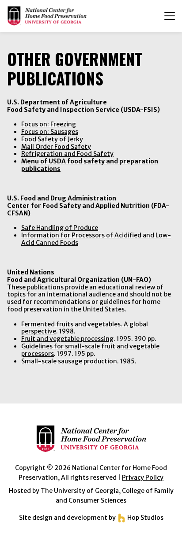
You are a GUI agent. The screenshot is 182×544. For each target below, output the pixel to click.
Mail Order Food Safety (56, 147)
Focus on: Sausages (49, 132)
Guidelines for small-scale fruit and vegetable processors (90, 350)
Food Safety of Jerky (52, 139)
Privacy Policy (142, 477)
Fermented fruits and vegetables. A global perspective (84, 328)
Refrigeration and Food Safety (67, 154)
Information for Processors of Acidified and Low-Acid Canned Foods (96, 239)
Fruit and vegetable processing (67, 339)
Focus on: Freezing (48, 124)
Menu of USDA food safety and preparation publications (89, 165)
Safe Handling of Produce (59, 228)
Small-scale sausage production (69, 361)
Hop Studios (144, 518)
